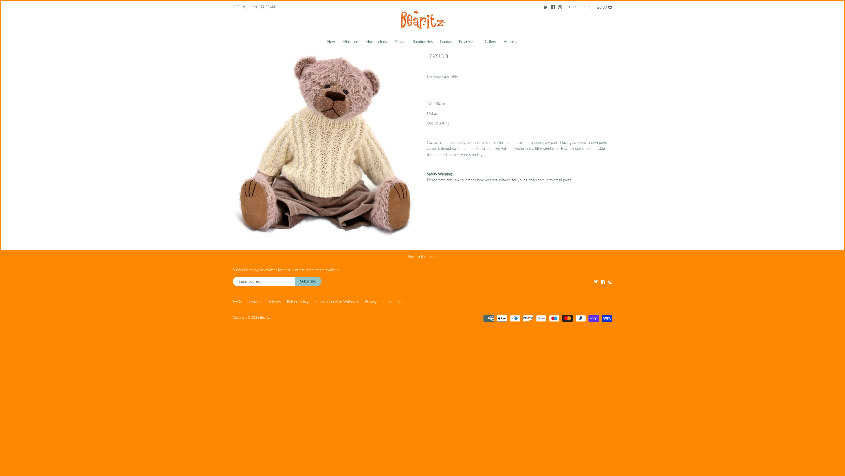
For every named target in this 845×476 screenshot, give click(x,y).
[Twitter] (545, 7)
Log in (239, 7)
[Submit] (263, 7)
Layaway (254, 301)
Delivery (274, 301)
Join (253, 7)
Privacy (371, 301)
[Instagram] (560, 7)
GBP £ (574, 7)
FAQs (237, 301)
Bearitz (265, 317)
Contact (404, 301)
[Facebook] (553, 7)
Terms (387, 301)
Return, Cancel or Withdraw (336, 301)
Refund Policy (298, 301)
